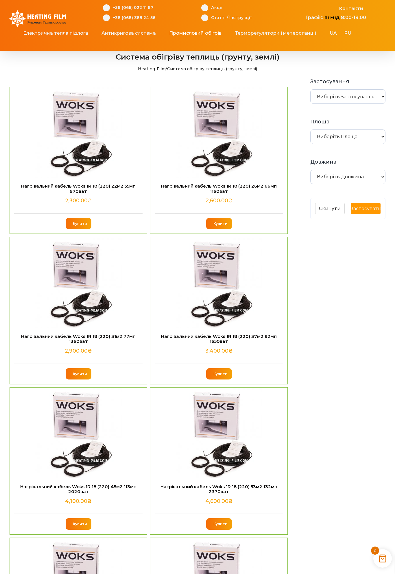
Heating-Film (152, 68)
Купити (80, 223)
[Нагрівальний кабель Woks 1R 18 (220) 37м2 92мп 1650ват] (218, 282)
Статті (218, 17)
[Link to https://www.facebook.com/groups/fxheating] (302, 8)
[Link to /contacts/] (332, 8)
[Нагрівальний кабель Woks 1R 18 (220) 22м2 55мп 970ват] (78, 132)
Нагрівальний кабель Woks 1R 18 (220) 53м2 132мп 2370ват (218, 489)
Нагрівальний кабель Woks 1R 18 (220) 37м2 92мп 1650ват (219, 339)
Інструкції (240, 17)
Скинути (330, 208)
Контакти (351, 8)
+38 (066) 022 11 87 (133, 7)
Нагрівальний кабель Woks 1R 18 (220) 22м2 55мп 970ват (78, 188)
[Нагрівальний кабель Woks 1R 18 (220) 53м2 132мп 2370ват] (218, 433)
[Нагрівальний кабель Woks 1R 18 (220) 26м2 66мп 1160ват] (218, 132)
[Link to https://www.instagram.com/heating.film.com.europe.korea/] (312, 8)
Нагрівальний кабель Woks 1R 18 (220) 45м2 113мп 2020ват (78, 489)
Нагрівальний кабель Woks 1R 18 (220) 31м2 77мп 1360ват (78, 339)
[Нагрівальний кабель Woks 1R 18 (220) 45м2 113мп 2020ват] (78, 433)
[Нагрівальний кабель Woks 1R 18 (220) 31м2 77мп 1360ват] (78, 282)
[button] (194, 45)
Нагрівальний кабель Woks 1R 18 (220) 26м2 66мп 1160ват (219, 188)
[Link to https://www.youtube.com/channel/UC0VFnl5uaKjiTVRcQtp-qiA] (322, 8)
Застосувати (366, 208)
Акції (216, 7)
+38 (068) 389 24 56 (134, 17)
